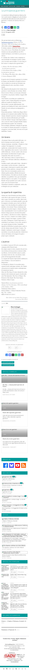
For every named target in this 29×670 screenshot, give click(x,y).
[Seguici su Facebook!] (5, 465)
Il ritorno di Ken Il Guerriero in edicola (12, 485)
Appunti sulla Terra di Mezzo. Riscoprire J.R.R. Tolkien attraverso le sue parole (18, 605)
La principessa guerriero (8, 362)
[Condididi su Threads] (11, 27)
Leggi (14, 572)
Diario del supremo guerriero (12, 412)
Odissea (23, 6)
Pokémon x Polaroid (7, 630)
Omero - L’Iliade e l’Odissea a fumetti (12, 621)
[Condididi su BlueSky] (8, 27)
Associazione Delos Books (14, 648)
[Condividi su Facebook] (5, 27)
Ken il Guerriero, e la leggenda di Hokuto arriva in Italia (14, 508)
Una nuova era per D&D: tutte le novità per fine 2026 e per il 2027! (18, 568)
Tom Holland (12, 6)
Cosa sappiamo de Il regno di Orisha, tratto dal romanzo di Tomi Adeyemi (18, 586)
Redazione (23, 638)
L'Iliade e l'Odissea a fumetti (9, 521)
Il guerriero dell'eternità (8, 479)
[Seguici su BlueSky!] (11, 465)
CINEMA (12, 583)
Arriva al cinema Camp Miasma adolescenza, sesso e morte (14, 555)
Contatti (14, 640)
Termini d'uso (7, 638)
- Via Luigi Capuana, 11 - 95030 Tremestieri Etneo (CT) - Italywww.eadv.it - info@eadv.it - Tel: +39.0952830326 (16, 658)
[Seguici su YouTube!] (17, 465)
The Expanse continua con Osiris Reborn (13, 547)
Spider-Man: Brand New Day (18, 574)
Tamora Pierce (16, 46)
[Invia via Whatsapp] (14, 27)
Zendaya (18, 6)
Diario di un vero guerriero (11, 439)
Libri (7, 303)
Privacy (13, 638)
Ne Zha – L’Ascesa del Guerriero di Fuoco (13, 385)
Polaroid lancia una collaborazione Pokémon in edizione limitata (14, 529)
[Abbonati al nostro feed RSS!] (23, 465)
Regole (18, 638)
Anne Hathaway (4, 6)
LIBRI (4, 408)
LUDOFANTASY (13, 565)
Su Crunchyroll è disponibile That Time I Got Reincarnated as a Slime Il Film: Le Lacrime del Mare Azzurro (18, 596)
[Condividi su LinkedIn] (18, 27)
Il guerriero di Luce (7, 492)
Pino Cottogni (11, 30)
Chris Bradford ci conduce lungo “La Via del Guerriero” (13, 500)
